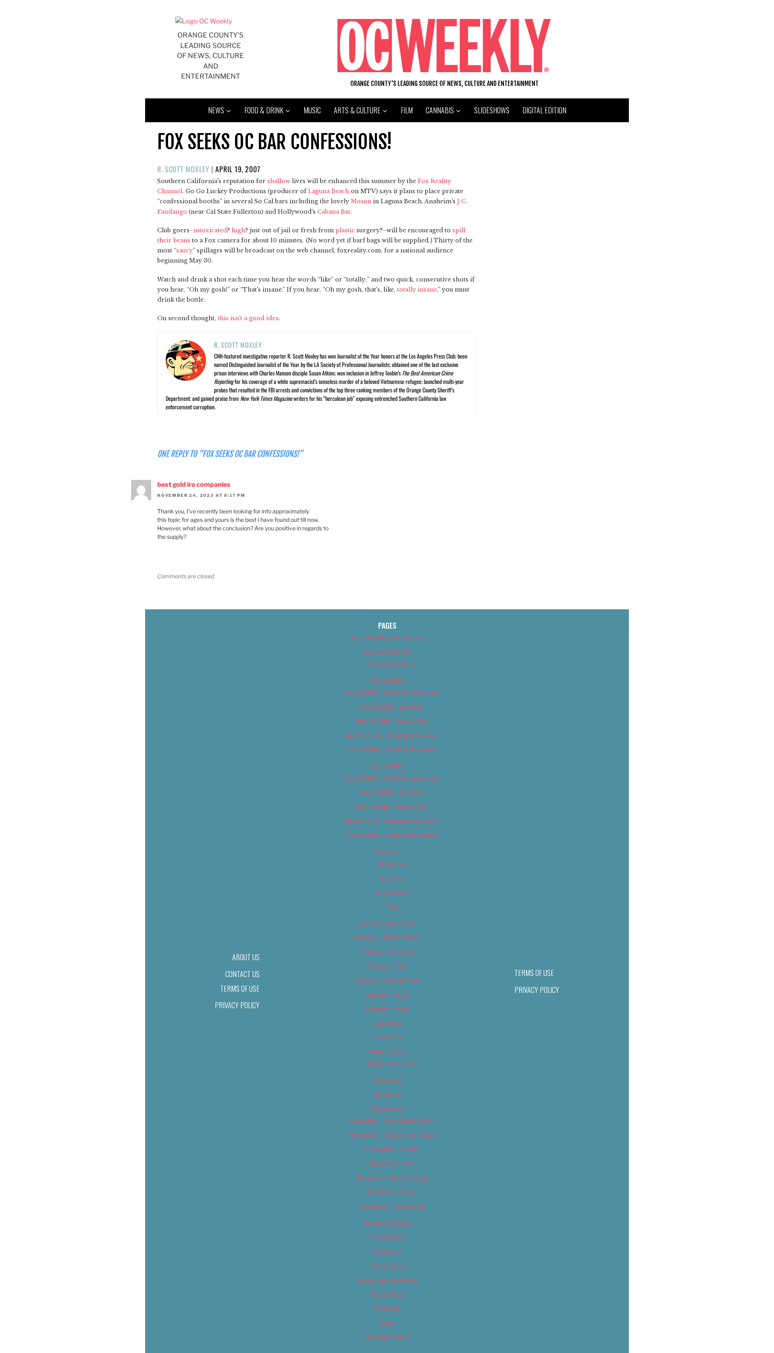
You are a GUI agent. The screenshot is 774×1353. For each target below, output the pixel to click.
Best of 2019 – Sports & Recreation (391, 835)
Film (407, 110)
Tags (392, 906)
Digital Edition (544, 110)
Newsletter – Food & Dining (392, 1177)
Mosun (361, 201)
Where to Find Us (387, 1337)
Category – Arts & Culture (387, 937)
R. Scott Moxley (183, 169)
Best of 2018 (387, 680)
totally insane (417, 289)
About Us (246, 957)
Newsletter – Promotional (392, 1206)
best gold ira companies (194, 484)
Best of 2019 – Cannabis (392, 792)
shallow (278, 181)
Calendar (387, 851)
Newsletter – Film (391, 1163)
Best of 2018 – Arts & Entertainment (392, 692)
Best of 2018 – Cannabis (392, 706)
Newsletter (387, 1094)
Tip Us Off (387, 1308)
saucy (184, 250)
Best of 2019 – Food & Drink (392, 806)
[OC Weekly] (203, 21)
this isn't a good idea (247, 318)
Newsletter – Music (392, 1191)
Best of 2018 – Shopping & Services (391, 735)
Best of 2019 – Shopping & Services (391, 820)
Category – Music (387, 994)
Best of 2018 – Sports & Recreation (391, 749)
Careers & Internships (387, 923)
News (216, 110)
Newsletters (387, 1108)
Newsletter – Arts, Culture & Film (392, 1120)
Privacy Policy (237, 1005)
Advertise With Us (387, 651)
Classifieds (387, 1022)
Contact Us (242, 974)
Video (387, 1323)
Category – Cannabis (387, 952)
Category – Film (387, 966)
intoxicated (210, 230)
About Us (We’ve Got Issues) (387, 637)
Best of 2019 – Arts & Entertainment (392, 778)
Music (312, 110)
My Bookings (392, 892)
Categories (392, 863)
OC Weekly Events (387, 1223)
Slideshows (492, 110)
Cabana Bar (334, 211)
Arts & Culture (357, 110)
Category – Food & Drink (387, 980)
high (238, 230)
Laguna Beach (328, 191)
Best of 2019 (387, 766)
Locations (392, 878)
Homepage (387, 1080)
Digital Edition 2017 (392, 1063)
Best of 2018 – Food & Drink (392, 720)
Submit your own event (387, 1280)
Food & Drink (263, 110)
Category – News (387, 1008)
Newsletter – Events (392, 1149)
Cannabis (440, 110)
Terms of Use (240, 988)
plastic (345, 230)
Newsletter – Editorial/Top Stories (392, 1135)
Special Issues (387, 1265)
